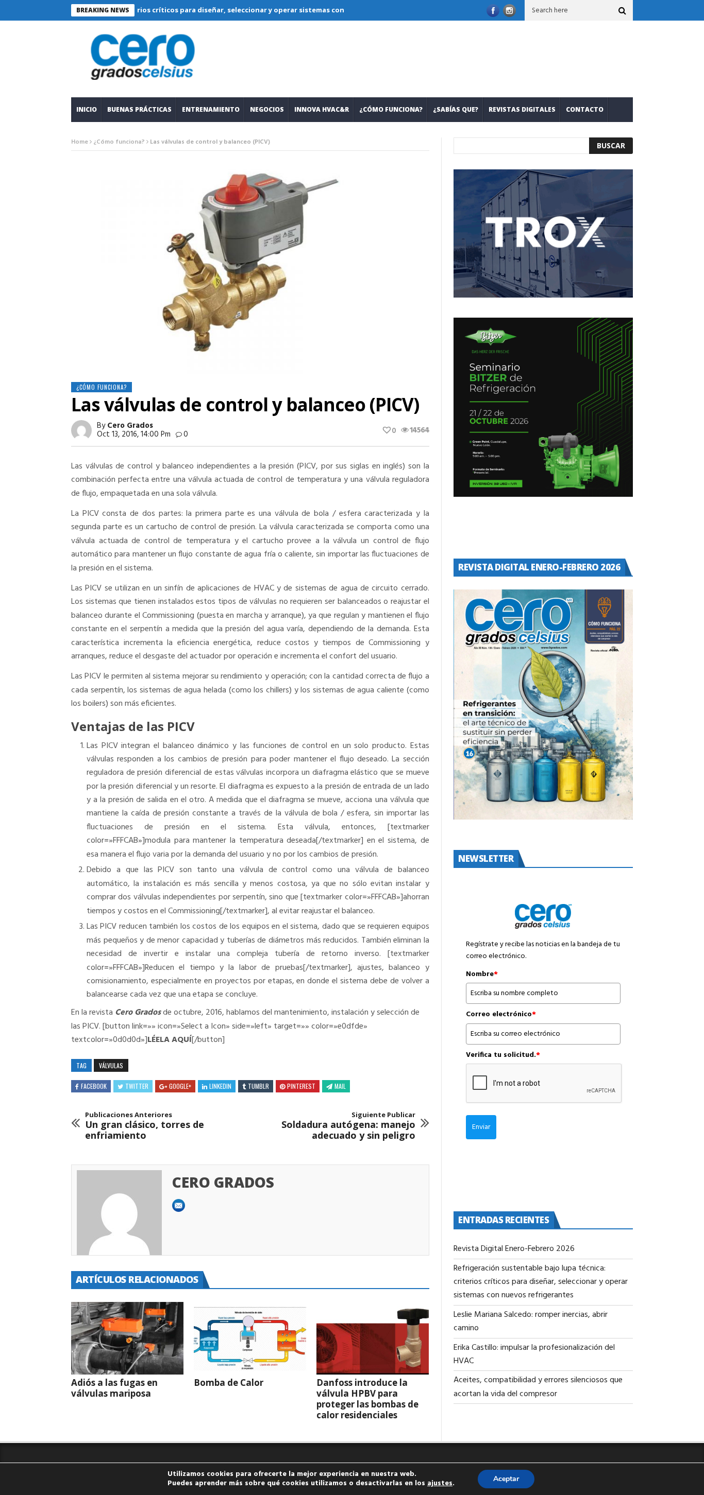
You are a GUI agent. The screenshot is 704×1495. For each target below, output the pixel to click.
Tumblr (258, 1086)
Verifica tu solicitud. (503, 1055)
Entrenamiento (211, 109)
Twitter (136, 1086)
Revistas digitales (522, 109)
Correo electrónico (501, 1014)
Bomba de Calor (228, 1382)
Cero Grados (130, 426)
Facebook (94, 1086)
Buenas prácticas (139, 109)
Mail (340, 1086)
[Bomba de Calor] (250, 1338)
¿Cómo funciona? (391, 109)
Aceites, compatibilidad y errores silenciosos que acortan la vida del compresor (538, 1387)
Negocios (267, 109)
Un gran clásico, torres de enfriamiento (144, 1126)
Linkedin (220, 1086)
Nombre (482, 974)
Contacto (585, 109)
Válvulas (111, 1065)
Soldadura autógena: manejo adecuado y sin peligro (348, 1126)
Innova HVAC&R (321, 109)
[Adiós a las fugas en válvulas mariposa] (127, 1338)
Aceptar (506, 1479)
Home (79, 142)
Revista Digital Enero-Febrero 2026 (514, 1249)
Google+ (180, 1086)
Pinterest (301, 1086)
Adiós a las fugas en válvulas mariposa (114, 1388)
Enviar (481, 1127)
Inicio (86, 109)
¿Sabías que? (455, 109)
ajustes (439, 1483)
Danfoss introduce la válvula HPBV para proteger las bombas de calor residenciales (367, 1399)
